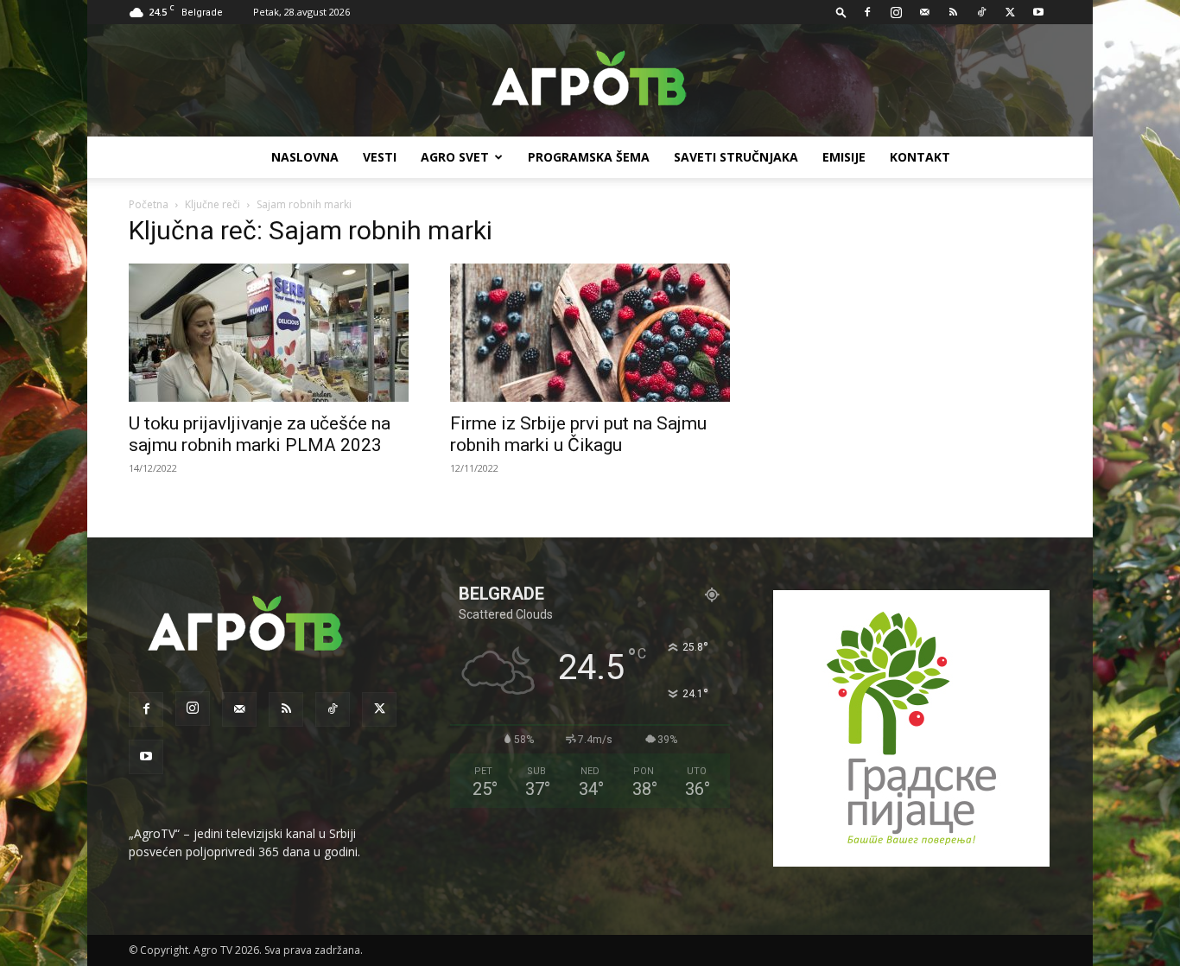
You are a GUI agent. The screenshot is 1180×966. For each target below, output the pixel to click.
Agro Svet (455, 157)
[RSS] (953, 12)
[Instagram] (896, 12)
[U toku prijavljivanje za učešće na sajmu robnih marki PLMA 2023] (269, 333)
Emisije (844, 157)
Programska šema (589, 157)
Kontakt (920, 157)
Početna (148, 204)
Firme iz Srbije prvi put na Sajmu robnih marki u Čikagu (578, 434)
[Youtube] (1038, 12)
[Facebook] (867, 12)
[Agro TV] (590, 81)
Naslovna (305, 157)
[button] (841, 11)
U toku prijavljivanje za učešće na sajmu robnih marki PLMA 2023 (259, 434)
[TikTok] (981, 12)
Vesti (380, 157)
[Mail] (924, 12)
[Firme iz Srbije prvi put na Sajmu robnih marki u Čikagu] (590, 333)
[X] (1010, 12)
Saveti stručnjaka (736, 157)
